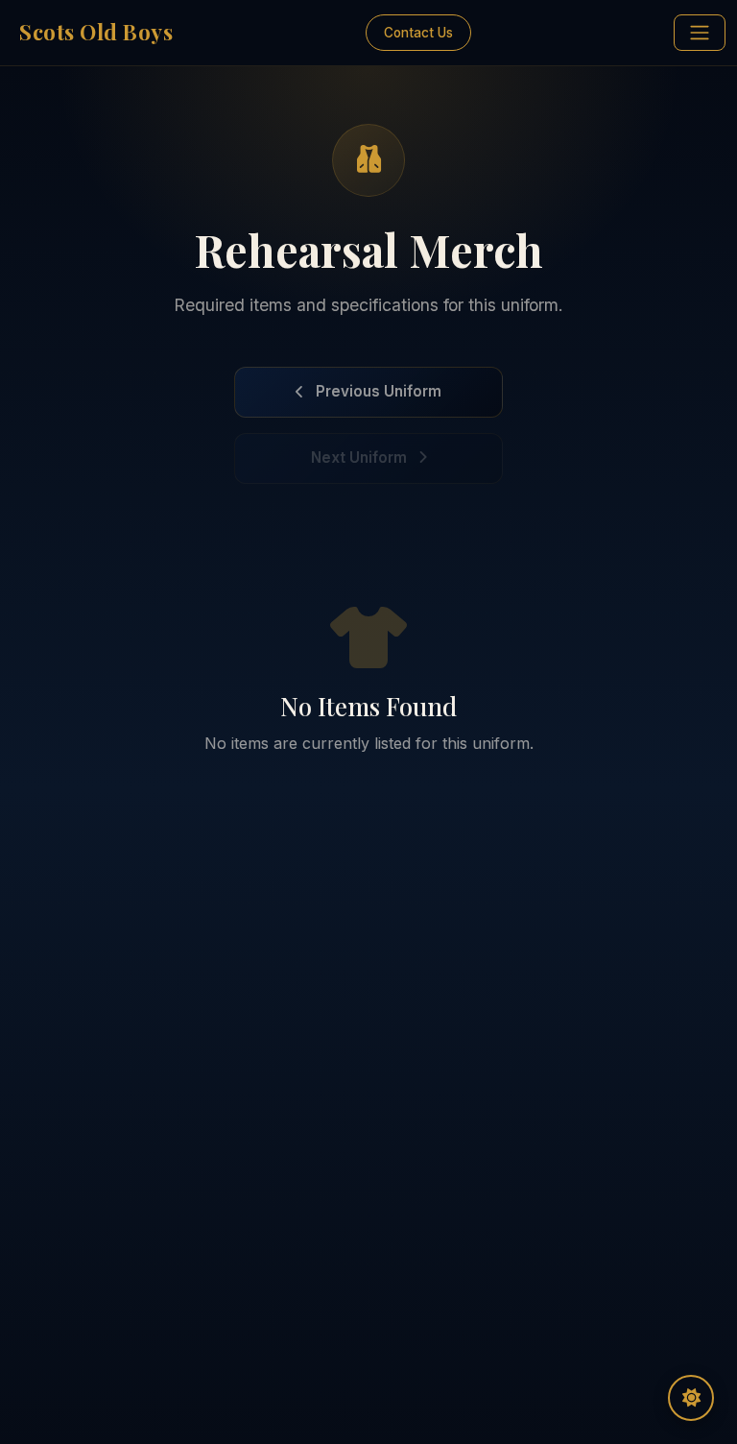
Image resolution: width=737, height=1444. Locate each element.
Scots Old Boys (96, 31)
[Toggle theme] (691, 1398)
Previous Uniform (378, 391)
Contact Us (418, 32)
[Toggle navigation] (699, 32)
